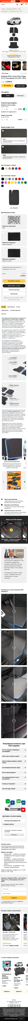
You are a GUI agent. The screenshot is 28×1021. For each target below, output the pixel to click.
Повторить (14, 834)
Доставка (3, 313)
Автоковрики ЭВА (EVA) (11, 9)
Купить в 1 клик (20, 86)
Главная (3, 9)
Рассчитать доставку (14, 289)
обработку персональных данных (12, 902)
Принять (21, 1018)
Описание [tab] (3, 306)
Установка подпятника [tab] (15, 310)
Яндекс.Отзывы (14, 945)
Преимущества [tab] (5, 310)
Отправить (14, 898)
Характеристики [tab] (11, 306)
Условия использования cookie (11, 1018)
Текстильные (20, 95)
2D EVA (7, 95)
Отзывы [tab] (18, 306)
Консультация (14, 293)
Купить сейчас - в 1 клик (14, 285)
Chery (19, 9)
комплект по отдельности (8, 112)
